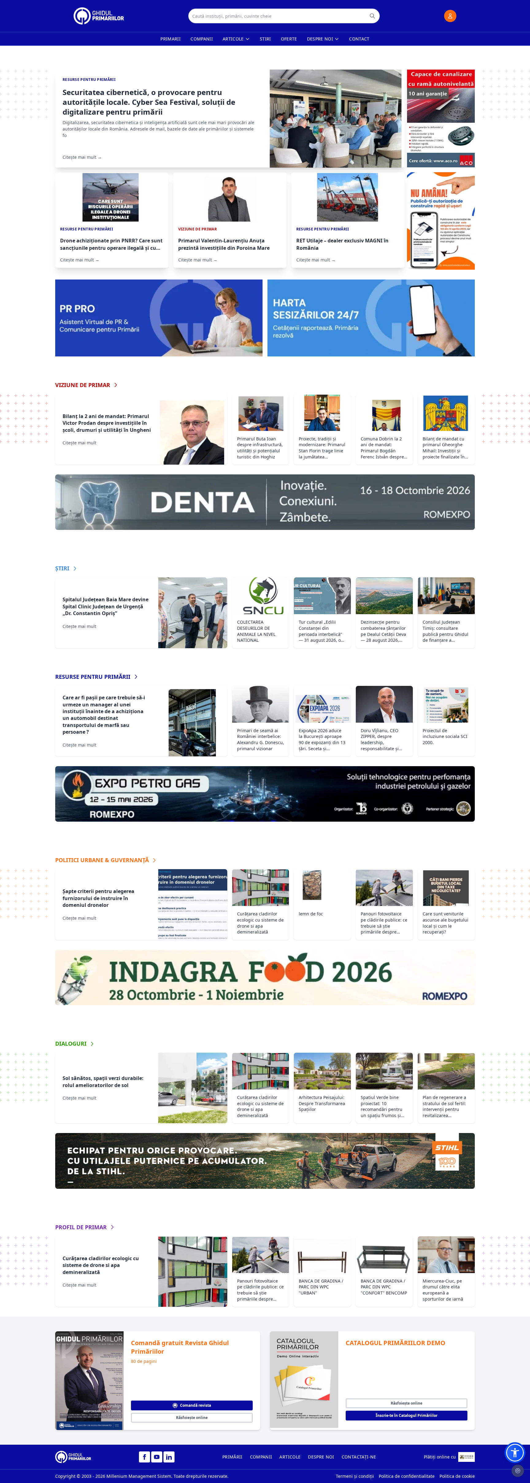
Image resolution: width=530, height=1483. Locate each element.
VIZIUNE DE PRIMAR (82, 385)
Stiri (265, 39)
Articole (233, 39)
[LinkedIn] (169, 1456)
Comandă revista (195, 1405)
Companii (201, 39)
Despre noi (320, 39)
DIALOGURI (70, 1043)
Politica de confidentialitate (407, 1476)
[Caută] (372, 16)
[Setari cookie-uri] (518, 1471)
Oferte (289, 39)
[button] (515, 1453)
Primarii (170, 39)
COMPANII (261, 1457)
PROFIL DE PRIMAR (81, 1227)
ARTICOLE (290, 1457)
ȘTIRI (62, 568)
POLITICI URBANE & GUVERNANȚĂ (102, 860)
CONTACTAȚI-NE (359, 1457)
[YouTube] (156, 1456)
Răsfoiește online (192, 1417)
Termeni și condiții (355, 1476)
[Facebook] (144, 1456)
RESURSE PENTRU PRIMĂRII (92, 676)
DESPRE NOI (321, 1457)
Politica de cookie (457, 1476)
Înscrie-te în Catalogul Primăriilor (406, 1415)
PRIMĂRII (232, 1457)
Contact (359, 39)
